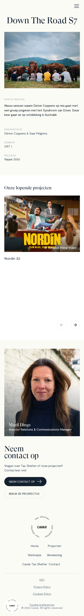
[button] (76, 6)
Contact (54, 564)
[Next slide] (75, 324)
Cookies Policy (42, 593)
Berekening (54, 555)
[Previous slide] (61, 324)
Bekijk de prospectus (24, 493)
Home (34, 546)
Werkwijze (34, 555)
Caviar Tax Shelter (34, 564)
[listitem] (42, 256)
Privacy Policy (42, 586)
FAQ (42, 579)
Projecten (54, 546)
